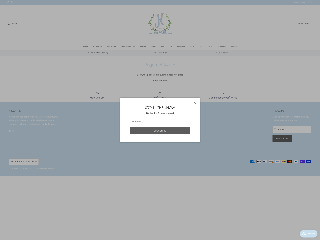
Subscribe (160, 131)
